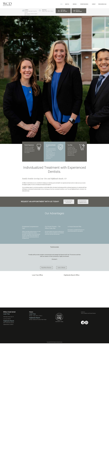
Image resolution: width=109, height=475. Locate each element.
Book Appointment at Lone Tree (68, 201)
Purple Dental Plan (102, 4)
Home (61, 4)
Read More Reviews (46, 267)
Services (74, 4)
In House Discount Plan (74, 226)
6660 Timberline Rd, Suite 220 (8, 322)
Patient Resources (84, 4)
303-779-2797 (64, 11)
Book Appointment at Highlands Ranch (82, 201)
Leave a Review (61, 267)
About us (67, 4)
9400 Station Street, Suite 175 (8, 316)
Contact (93, 4)
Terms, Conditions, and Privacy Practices (88, 313)
